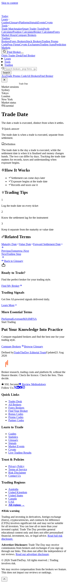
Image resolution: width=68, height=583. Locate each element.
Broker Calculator (43, 31)
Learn (4, 19)
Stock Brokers (34, 41)
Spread (9, 318)
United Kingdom (17, 492)
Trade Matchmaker (11, 28)
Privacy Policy (16, 466)
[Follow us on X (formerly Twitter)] (15, 387)
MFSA (33, 318)
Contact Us (14, 475)
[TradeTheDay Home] (17, 13)
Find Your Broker (18, 410)
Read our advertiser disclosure (32, 554)
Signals (33, 22)
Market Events (16, 446)
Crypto (49, 22)
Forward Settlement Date (47, 244)
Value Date (25, 244)
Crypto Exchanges (30, 44)
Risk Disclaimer (17, 472)
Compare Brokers (26, 35)
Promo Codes (15, 417)
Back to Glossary (13, 260)
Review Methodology (33, 384)
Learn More (7, 305)
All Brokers (14, 404)
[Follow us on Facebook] (20, 387)
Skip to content (9, 2)
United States (15, 495)
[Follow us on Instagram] (23, 387)
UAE (11, 501)
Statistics (13, 436)
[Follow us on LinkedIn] (18, 387)
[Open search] (4, 51)
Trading (5, 38)
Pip (3, 318)
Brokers (5, 41)
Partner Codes (16, 420)
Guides (5, 22)
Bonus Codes (15, 414)
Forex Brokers (18, 41)
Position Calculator (23, 31)
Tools (4, 25)
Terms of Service (17, 469)
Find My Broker (10, 285)
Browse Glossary (33, 346)
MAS (26, 318)
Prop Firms (13, 44)
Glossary (14, 22)
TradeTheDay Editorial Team (30, 352)
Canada (12, 498)
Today (4, 16)
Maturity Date (9, 244)
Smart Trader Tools (32, 28)
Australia (13, 489)
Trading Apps (47, 44)
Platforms (24, 22)
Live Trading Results (19, 452)
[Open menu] (22, 53)
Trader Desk (15, 401)
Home (3, 84)
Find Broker (14, 52)
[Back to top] (4, 579)
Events (41, 22)
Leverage (18, 318)
